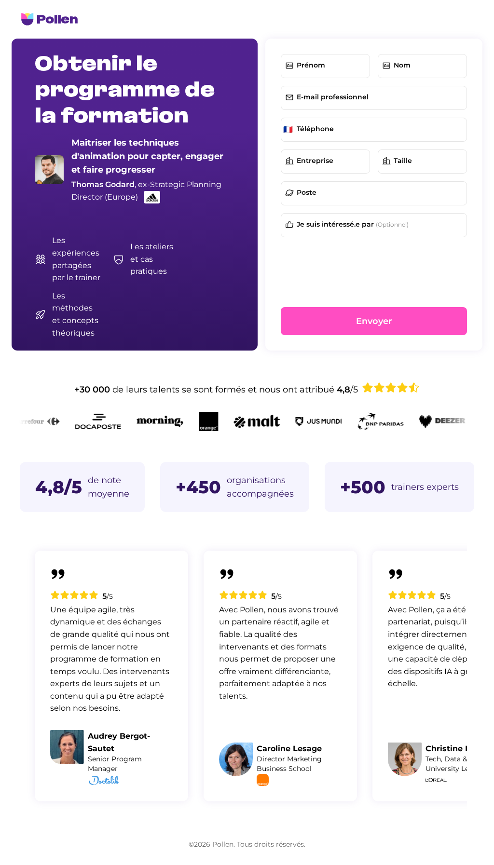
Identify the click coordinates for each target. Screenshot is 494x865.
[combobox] (428, 161)
